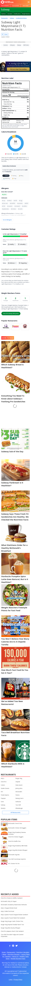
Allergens (12, 45)
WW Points (26, 45)
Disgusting (24, 263)
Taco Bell (18, 805)
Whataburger (19, 808)
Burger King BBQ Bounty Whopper (10, 928)
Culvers (3, 785)
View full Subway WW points (11, 313)
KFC (2, 791)
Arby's (2, 778)
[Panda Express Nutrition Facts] (25, 326)
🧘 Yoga (14, 178)
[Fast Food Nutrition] (7, 2)
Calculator (15, 5)
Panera (17, 795)
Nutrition (3, 14)
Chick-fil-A (3, 782)
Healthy (12, 244)
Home (4, 952)
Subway (3, 805)
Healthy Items (17, 14)
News (4, 954)
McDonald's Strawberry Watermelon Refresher (14, 904)
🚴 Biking (21, 175)
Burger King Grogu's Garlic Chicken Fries (12, 921)
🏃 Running (13, 175)
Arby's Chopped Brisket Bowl (9, 908)
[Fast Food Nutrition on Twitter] (16, 945)
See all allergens (7, 220)
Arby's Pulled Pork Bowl (7, 911)
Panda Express (5, 795)
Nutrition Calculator (22, 952)
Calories (6, 45)
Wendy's (3, 808)
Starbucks (18, 801)
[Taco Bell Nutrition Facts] (6, 326)
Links (10, 979)
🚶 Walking (6, 175)
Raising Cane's (20, 798)
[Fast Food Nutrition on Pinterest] (13, 945)
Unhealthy (23, 244)
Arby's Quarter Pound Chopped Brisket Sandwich (14, 914)
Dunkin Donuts (5, 788)
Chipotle (18, 782)
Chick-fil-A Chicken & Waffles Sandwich (11, 898)
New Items (26, 5)
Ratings (19, 45)
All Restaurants (15, 812)
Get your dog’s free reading (18, 69)
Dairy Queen (19, 785)
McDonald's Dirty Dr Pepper (9, 901)
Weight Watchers (26, 14)
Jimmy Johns (19, 788)
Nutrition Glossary (14, 954)
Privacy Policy (18, 979)
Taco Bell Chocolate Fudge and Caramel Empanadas (12, 935)
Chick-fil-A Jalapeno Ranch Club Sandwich (12, 931)
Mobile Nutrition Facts (18, 959)
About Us (15, 956)
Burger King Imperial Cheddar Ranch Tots (12, 924)
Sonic (2, 801)
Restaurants (5, 5)
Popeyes (3, 798)
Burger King (19, 778)
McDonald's (19, 791)
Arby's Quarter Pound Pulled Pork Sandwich (13, 918)
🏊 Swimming (6, 178)
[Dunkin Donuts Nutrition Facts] (15, 326)
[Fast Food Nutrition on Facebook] (9, 945)
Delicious (13, 263)
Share (5, 34)
